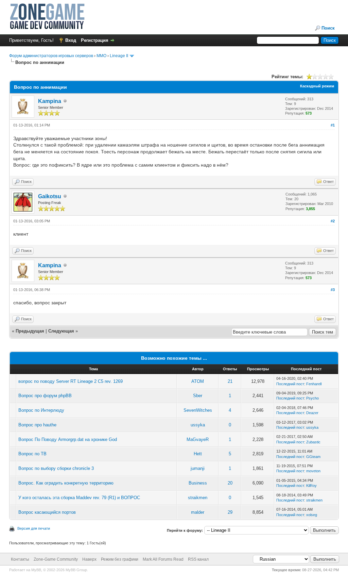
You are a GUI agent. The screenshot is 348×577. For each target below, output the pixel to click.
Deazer (312, 413)
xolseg (311, 515)
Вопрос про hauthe (37, 424)
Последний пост (290, 384)
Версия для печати (33, 528)
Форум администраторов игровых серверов (51, 55)
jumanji (198, 468)
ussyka (198, 424)
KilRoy (311, 485)
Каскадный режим (317, 86)
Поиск (328, 28)
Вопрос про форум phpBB (45, 395)
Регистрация (94, 40)
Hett (198, 453)
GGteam (313, 457)
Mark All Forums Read (163, 559)
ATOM (197, 381)
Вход (70, 40)
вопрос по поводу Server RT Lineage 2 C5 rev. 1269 (70, 381)
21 (230, 381)
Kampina (49, 101)
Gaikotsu (49, 196)
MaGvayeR (198, 439)
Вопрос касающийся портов (47, 512)
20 (230, 483)
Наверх (89, 559)
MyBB (36, 570)
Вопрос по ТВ (32, 453)
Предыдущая (30, 331)
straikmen (197, 497)
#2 (333, 221)
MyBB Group (76, 570)
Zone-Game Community (56, 559)
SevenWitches (198, 410)
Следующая (61, 331)
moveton (313, 471)
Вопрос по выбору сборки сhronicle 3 (56, 468)
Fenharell (313, 384)
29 (230, 512)
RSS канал (198, 559)
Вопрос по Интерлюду (41, 410)
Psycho (312, 398)
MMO (101, 55)
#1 (333, 125)
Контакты (20, 559)
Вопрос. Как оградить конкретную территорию (66, 483)
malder (197, 512)
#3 (333, 290)
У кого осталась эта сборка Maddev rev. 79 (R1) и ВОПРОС (79, 497)
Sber (197, 395)
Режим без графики (119, 559)
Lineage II (119, 55)
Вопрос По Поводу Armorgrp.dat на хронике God (67, 439)
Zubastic (313, 442)
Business (198, 483)
